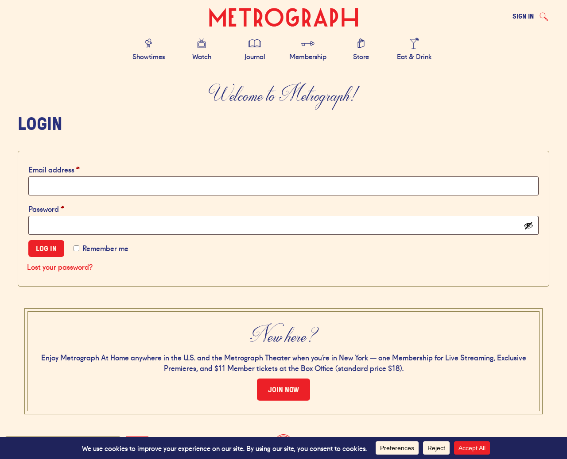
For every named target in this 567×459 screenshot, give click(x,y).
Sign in (523, 16)
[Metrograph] (283, 18)
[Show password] (528, 225)
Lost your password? (60, 266)
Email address (68, 168)
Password (60, 208)
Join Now (283, 389)
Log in (46, 248)
